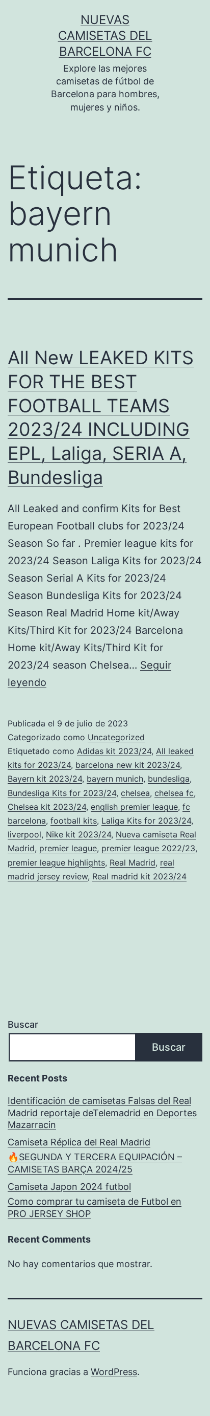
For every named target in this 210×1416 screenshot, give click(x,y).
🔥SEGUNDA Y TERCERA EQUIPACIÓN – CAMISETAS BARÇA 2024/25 (95, 1163)
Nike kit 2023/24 (78, 834)
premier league (68, 848)
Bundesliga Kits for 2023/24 (62, 793)
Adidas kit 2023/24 (114, 751)
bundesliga (169, 778)
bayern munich (115, 778)
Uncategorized (116, 737)
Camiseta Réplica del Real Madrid (79, 1142)
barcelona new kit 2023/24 (127, 765)
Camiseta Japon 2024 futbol (69, 1186)
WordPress (114, 1371)
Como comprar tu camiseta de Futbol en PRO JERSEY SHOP (94, 1207)
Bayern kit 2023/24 (45, 778)
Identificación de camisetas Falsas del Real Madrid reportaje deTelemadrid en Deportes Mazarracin (102, 1112)
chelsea (135, 793)
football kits (73, 820)
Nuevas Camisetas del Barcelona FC (105, 35)
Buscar (23, 1024)
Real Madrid (132, 862)
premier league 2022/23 (148, 848)
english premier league (134, 807)
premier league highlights (56, 862)
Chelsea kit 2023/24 (47, 807)
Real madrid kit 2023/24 (139, 876)
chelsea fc (174, 793)
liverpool (24, 834)
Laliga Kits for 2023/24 (146, 820)
